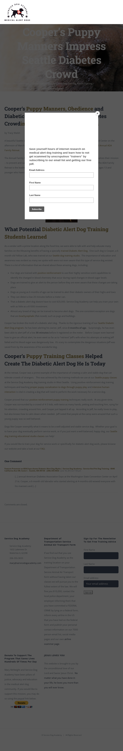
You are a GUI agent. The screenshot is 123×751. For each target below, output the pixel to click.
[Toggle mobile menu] (117, 7)
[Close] (97, 113)
